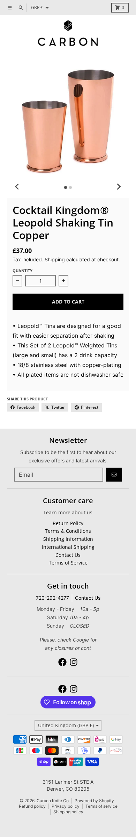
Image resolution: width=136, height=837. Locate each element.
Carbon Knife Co (53, 800)
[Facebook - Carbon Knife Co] (62, 662)
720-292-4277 (52, 598)
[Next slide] (118, 186)
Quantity (22, 270)
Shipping (55, 259)
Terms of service (101, 806)
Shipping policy (68, 811)
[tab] (65, 187)
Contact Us (87, 598)
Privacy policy (66, 806)
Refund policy (32, 806)
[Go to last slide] (17, 186)
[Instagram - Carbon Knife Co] (73, 662)
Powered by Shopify (94, 800)
